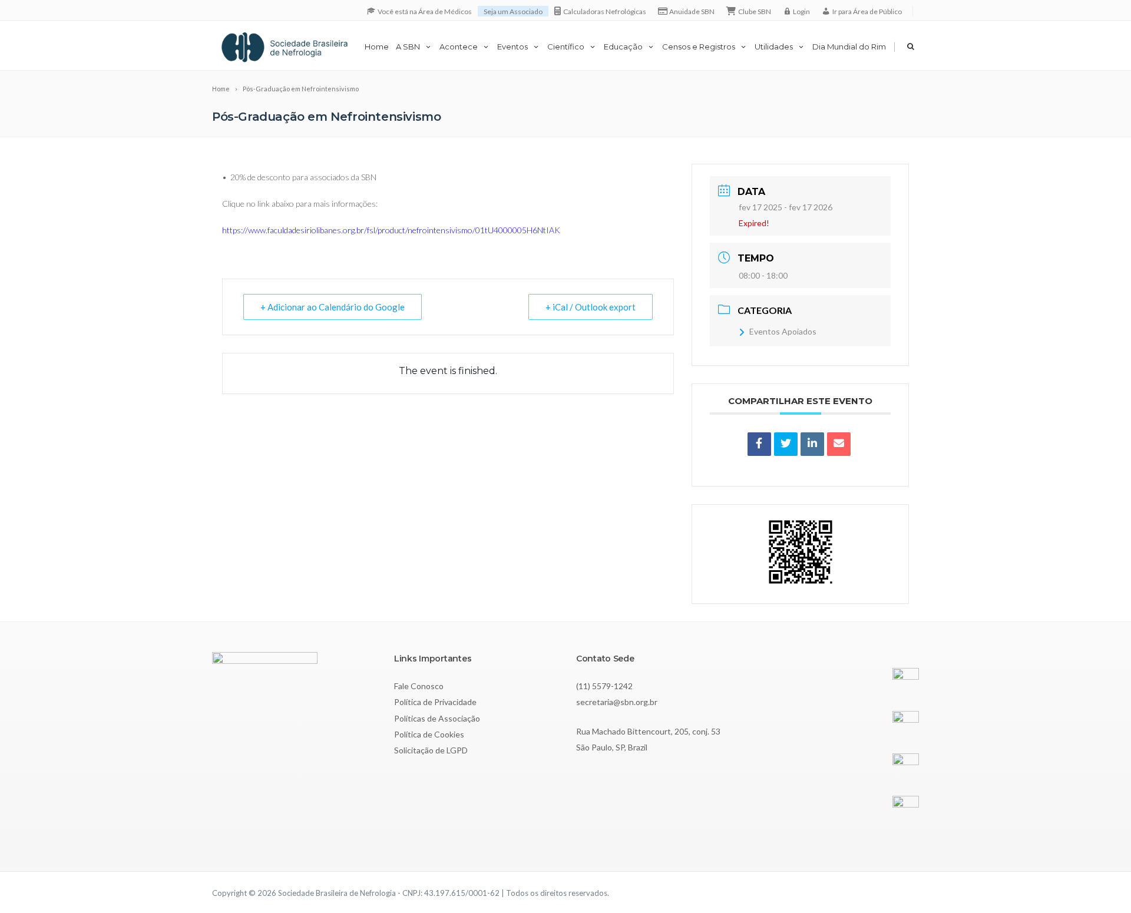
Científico (565, 46)
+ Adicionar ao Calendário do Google (332, 307)
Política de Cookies (429, 734)
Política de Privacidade (435, 702)
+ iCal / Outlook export (590, 307)
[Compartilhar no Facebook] (759, 444)
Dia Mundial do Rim (849, 46)
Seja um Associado (513, 11)
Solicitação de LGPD (431, 750)
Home (377, 46)
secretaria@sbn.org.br (616, 702)
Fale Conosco (419, 686)
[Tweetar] (786, 444)
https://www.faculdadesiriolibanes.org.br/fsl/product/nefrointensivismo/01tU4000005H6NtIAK (391, 230)
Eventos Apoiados (782, 331)
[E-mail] (839, 444)
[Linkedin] (812, 444)
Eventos (512, 46)
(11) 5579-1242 (604, 686)
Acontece (458, 46)
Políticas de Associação (437, 718)
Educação (623, 46)
